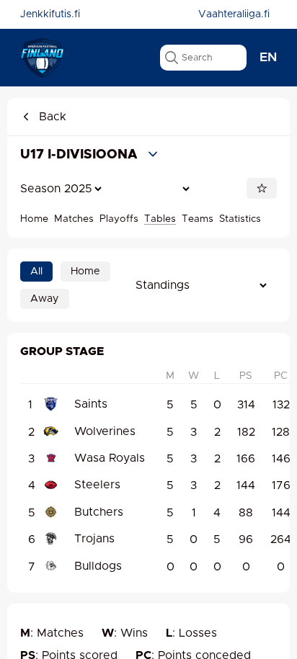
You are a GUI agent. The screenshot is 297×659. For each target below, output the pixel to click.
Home (34, 219)
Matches (74, 219)
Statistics (240, 219)
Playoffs (118, 219)
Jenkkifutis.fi (50, 14)
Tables (160, 219)
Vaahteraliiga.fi (234, 14)
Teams (197, 219)
